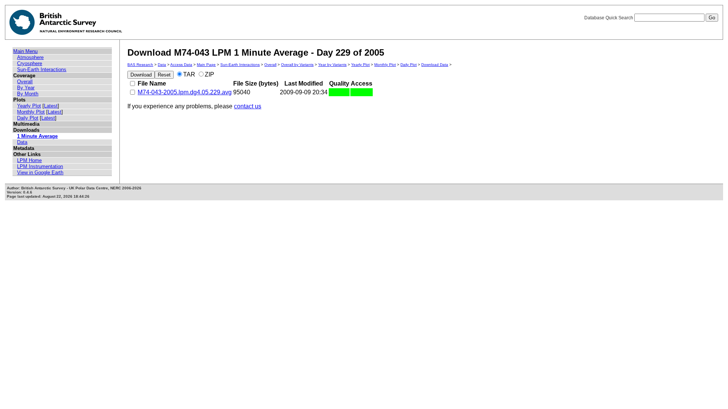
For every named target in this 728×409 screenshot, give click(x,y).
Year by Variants (332, 64)
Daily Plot (27, 118)
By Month (27, 94)
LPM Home (29, 160)
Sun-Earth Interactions (41, 69)
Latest (51, 106)
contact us (247, 106)
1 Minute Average (37, 136)
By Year (26, 88)
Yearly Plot (29, 106)
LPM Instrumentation (40, 166)
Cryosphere (29, 63)
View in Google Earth (40, 172)
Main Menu (25, 51)
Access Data (181, 64)
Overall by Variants (297, 64)
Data (22, 142)
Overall (25, 81)
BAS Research (140, 64)
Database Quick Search (609, 17)
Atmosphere (30, 57)
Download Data (434, 64)
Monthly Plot (31, 112)
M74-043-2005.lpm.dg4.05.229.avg (185, 92)
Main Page (206, 64)
